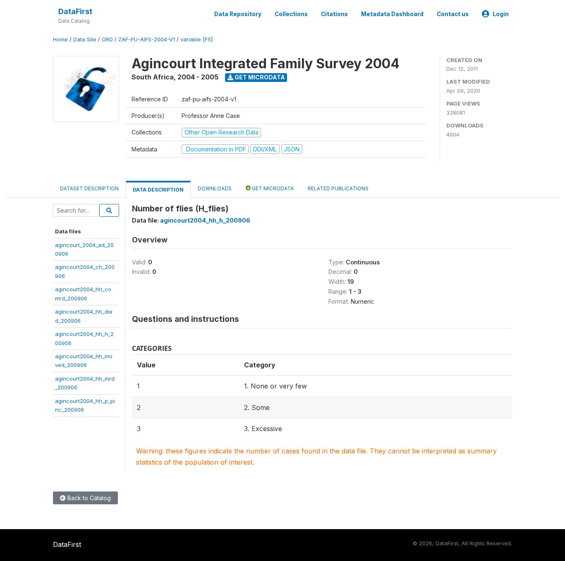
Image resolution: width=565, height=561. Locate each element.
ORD (107, 39)
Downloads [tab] (215, 188)
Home (60, 39)
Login (501, 14)
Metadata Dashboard (392, 14)
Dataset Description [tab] (89, 188)
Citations (334, 14)
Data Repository (237, 14)
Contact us (453, 14)
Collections (291, 14)
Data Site (84, 39)
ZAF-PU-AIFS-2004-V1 (146, 39)
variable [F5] (196, 39)
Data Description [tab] (158, 190)
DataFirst (75, 11)
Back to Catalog (88, 497)
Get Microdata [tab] (272, 188)
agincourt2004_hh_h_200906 (205, 220)
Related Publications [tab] (338, 188)
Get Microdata (259, 77)
